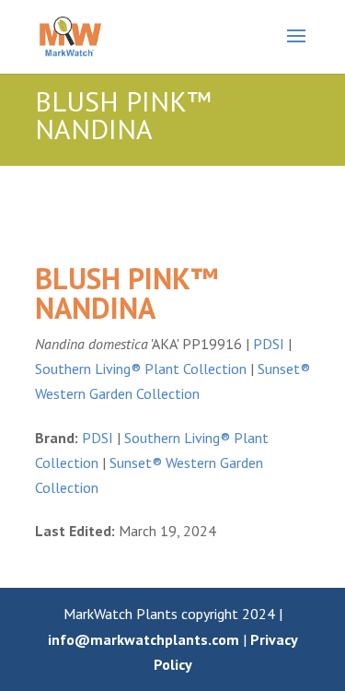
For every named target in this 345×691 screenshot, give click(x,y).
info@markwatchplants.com (143, 639)
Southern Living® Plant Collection (141, 368)
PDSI (268, 343)
